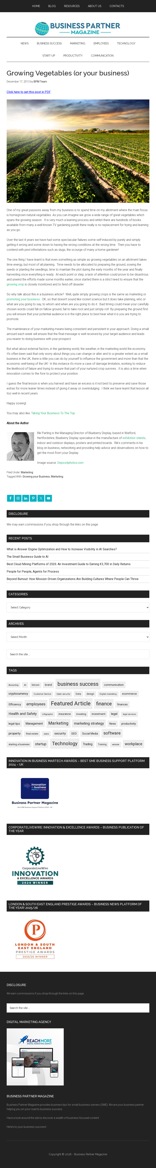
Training (102, 744)
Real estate (32, 733)
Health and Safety (23, 713)
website (115, 744)
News (112, 723)
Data (78, 693)
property (15, 733)
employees (35, 704)
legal (114, 714)
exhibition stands (134, 438)
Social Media (90, 733)
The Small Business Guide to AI (28, 556)
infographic (47, 714)
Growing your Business (36, 476)
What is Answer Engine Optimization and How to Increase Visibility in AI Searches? (62, 549)
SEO (74, 733)
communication (114, 685)
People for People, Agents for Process (33, 571)
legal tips (14, 723)
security (60, 733)
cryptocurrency (18, 693)
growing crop (15, 284)
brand (48, 684)
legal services (129, 714)
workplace (133, 744)
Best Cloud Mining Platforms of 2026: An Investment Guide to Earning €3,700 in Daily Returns (69, 564)
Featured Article (71, 703)
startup (40, 744)
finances (122, 704)
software (112, 733)
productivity (128, 723)
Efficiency (15, 704)
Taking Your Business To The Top (53, 413)
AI (25, 685)
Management (34, 723)
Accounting (13, 685)
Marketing (27, 472)
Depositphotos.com (70, 463)
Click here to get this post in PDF (29, 92)
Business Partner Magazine (78, 28)
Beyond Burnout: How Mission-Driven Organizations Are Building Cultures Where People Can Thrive (72, 579)
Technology (64, 743)
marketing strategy (89, 723)
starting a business (19, 744)
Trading (87, 744)
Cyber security (63, 694)
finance (104, 704)
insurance (65, 714)
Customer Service (42, 694)
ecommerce (129, 693)
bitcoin (35, 684)
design (90, 693)
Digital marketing (108, 694)
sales (46, 734)
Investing (81, 714)
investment (98, 713)
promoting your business (23, 299)
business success (78, 684)
